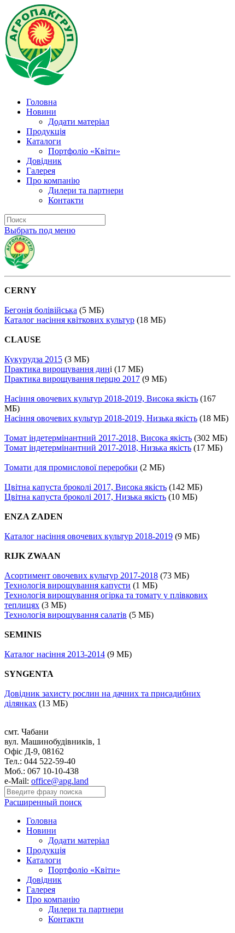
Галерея (40, 170)
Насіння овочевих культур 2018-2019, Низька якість (100, 418)
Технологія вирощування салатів (65, 614)
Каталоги (43, 141)
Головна (41, 102)
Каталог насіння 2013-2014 (54, 654)
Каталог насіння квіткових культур (69, 319)
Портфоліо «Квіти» (84, 151)
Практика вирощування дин (57, 369)
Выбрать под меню (39, 230)
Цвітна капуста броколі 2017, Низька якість (85, 496)
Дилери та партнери (86, 190)
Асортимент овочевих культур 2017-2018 (81, 575)
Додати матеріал (78, 121)
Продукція (46, 131)
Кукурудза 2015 (33, 359)
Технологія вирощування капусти (67, 585)
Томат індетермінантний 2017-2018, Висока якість (98, 437)
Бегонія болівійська (40, 310)
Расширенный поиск (43, 802)
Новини (41, 111)
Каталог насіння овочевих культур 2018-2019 (88, 536)
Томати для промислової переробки (71, 467)
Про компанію (53, 180)
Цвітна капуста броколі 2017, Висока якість (85, 487)
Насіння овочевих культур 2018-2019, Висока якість (101, 398)
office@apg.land (60, 781)
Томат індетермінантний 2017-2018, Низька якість (97, 447)
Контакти (66, 200)
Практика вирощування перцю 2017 (72, 378)
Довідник (44, 161)
